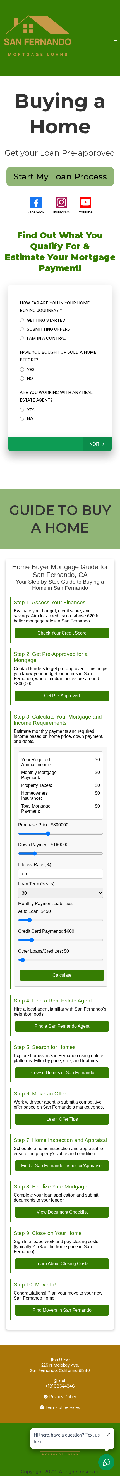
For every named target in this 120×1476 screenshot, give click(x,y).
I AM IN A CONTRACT (48, 338)
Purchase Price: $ (43, 824)
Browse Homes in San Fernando (62, 1072)
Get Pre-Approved (62, 695)
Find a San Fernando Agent (62, 1026)
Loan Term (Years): (37, 884)
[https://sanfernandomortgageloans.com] (38, 38)
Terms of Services (62, 1407)
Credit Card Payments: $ (46, 931)
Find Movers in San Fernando (62, 1310)
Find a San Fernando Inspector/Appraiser (62, 1165)
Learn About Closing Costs (61, 1263)
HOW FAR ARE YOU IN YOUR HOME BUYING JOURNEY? (55, 306)
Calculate (61, 975)
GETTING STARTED (46, 320)
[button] (115, 39)
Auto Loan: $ (34, 911)
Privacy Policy (62, 1396)
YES (31, 369)
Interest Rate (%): (35, 864)
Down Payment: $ (43, 844)
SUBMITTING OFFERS (48, 329)
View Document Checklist (62, 1212)
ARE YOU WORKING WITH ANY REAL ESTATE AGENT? (56, 396)
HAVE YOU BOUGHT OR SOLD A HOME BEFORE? (58, 355)
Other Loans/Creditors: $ (43, 951)
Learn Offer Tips (62, 1119)
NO (30, 378)
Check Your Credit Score (62, 633)
